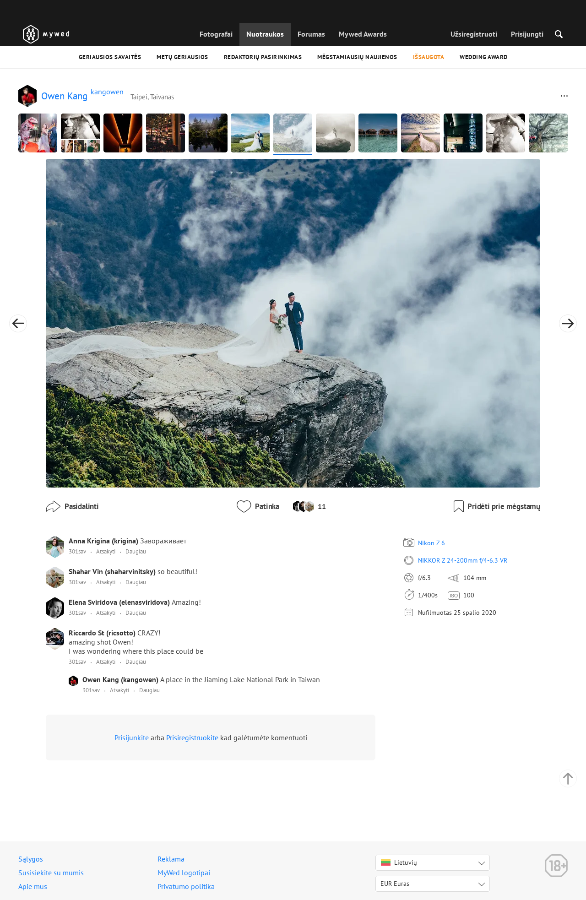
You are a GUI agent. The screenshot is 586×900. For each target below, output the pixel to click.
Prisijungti (527, 33)
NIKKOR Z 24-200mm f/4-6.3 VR (462, 560)
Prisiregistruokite (192, 737)
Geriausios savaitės (110, 57)
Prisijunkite (131, 737)
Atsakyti (105, 551)
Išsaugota (429, 57)
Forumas (311, 33)
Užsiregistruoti (473, 33)
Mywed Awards (363, 33)
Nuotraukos (265, 33)
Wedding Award (484, 57)
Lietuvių (405, 862)
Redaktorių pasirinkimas (263, 57)
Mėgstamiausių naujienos (357, 57)
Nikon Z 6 (431, 543)
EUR (394, 883)
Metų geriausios (182, 57)
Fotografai (216, 33)
